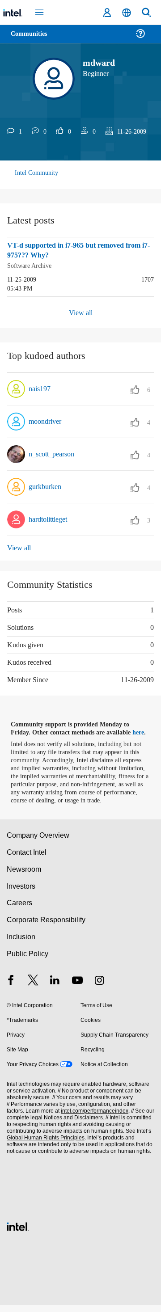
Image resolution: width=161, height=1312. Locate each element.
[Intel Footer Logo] (18, 1233)
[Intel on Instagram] (99, 988)
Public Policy (27, 961)
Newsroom (24, 876)
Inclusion (21, 944)
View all (80, 312)
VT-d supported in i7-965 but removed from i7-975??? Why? (73, 250)
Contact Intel (27, 859)
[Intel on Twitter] (33, 988)
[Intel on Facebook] (10, 988)
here (142, 732)
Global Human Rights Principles (44, 1145)
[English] (126, 12)
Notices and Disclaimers (71, 1125)
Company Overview (38, 842)
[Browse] (32, 39)
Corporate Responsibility (46, 927)
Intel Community (36, 172)
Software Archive (31, 265)
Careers (19, 910)
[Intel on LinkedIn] (55, 988)
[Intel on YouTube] (77, 988)
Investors (21, 893)
